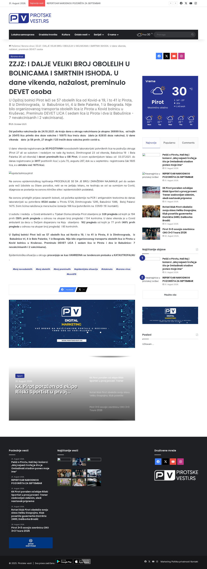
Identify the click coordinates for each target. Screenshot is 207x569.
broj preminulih (63, 269)
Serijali (97, 34)
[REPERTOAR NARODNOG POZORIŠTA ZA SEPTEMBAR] (151, 178)
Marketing (166, 561)
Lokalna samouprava (22, 34)
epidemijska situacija (87, 269)
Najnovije (151, 142)
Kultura (66, 34)
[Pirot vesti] (30, 18)
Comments (188, 142)
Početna (15, 46)
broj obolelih (43, 269)
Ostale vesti (81, 34)
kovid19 (72, 274)
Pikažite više (170, 294)
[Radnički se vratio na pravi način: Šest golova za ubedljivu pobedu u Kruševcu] (64, 482)
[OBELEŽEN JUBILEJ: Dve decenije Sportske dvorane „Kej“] (94, 473)
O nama (112, 34)
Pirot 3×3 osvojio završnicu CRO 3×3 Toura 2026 (178, 231)
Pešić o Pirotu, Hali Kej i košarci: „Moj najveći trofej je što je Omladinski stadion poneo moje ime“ (180, 160)
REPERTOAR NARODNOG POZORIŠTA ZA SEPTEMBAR (73, 3)
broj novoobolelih (23, 269)
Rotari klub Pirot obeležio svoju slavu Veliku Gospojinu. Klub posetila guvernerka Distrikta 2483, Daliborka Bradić (180, 213)
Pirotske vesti (25, 563)
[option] (72, 388)
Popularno (169, 142)
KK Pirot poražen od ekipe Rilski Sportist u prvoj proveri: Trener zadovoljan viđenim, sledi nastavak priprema (47, 389)
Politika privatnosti (181, 561)
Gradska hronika (48, 34)
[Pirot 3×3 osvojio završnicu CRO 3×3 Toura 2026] (151, 234)
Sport (20, 376)
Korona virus (28, 46)
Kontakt (194, 561)
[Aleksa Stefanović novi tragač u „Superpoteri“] (79, 482)
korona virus (123, 269)
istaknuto (108, 269)
